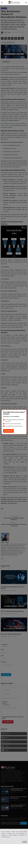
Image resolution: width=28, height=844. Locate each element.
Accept (24, 841)
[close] (26, 830)
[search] (26, 2)
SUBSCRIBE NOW (8, 431)
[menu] (2, 2)
